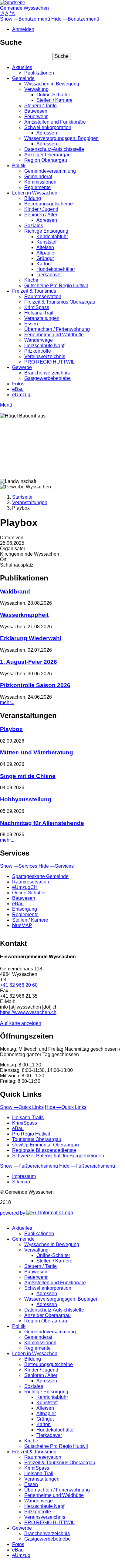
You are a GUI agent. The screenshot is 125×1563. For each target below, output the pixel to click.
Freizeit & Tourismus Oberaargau (59, 301)
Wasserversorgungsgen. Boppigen (61, 138)
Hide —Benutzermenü (75, 19)
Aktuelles (22, 67)
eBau (18, 389)
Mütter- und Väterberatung (36, 752)
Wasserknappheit (24, 615)
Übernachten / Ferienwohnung (57, 329)
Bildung (32, 198)
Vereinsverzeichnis (44, 356)
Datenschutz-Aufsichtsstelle (54, 149)
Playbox (11, 729)
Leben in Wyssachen (34, 192)
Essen (31, 323)
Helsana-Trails (28, 1117)
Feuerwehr (36, 116)
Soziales (33, 225)
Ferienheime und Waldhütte (54, 334)
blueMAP (22, 925)
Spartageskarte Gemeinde (40, 876)
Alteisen (45, 247)
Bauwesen (35, 111)
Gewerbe (22, 367)
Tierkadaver (49, 274)
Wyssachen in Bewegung (51, 83)
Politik (18, 165)
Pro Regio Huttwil (31, 1133)
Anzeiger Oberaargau (47, 154)
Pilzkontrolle (37, 351)
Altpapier (46, 252)
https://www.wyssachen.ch (28, 1012)
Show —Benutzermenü (25, 19)
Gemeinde (23, 78)
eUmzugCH (25, 887)
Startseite (22, 497)
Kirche (31, 280)
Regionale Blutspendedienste (44, 1150)
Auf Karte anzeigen (20, 1023)
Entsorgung (24, 909)
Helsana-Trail (38, 312)
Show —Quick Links (22, 1107)
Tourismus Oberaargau (36, 1139)
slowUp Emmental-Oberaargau (45, 1144)
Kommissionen (40, 182)
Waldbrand (15, 591)
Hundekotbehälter (55, 269)
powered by (12, 1212)
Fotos (18, 383)
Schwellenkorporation (47, 127)
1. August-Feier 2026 (28, 662)
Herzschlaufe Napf (44, 345)
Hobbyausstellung (25, 799)
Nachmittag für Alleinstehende (42, 823)
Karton (43, 263)
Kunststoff (47, 241)
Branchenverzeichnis (47, 372)
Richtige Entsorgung (46, 231)
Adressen (46, 132)
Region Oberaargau (45, 160)
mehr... (7, 702)
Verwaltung (36, 89)
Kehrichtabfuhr (52, 236)
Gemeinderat (38, 176)
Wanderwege (38, 340)
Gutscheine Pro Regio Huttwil (56, 285)
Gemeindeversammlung (50, 171)
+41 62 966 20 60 (19, 985)
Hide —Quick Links (65, 1107)
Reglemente (37, 187)
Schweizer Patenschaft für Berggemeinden (58, 1155)
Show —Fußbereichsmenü (29, 1166)
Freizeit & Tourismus (34, 291)
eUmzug (21, 394)
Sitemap (21, 1181)
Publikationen (39, 72)
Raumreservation (42, 296)
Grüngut (45, 258)
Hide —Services (56, 866)
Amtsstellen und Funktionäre (55, 122)
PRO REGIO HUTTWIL (49, 361)
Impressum (24, 1176)
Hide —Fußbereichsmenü (87, 1166)
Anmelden (23, 29)
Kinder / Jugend (41, 209)
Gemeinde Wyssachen (24, 8)
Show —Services (18, 866)
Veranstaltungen (41, 318)
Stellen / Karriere (54, 100)
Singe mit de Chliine (28, 776)
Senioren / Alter (40, 214)
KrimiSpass (36, 307)
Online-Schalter (53, 94)
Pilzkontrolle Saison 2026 (35, 685)
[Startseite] (12, 2)
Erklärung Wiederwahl (30, 638)
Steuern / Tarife (40, 105)
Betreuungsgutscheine (48, 203)
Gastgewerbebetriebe (47, 378)
